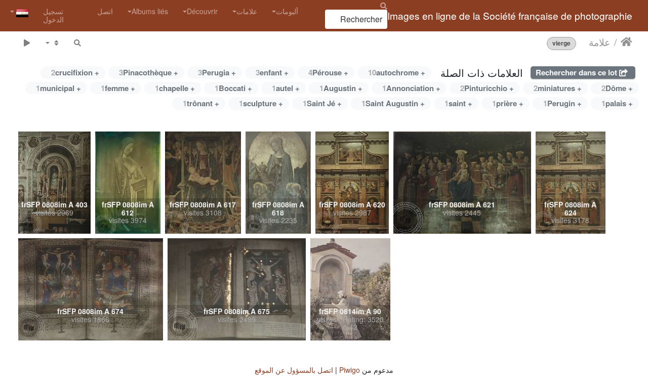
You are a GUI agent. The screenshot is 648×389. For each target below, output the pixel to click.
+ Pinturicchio (487, 88)
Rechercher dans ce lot (577, 72)
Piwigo (349, 370)
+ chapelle (175, 88)
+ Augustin (340, 88)
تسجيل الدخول (53, 15)
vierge (561, 43)
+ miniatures (558, 88)
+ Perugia (217, 72)
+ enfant (272, 72)
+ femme (118, 88)
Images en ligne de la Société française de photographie (509, 15)
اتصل (105, 11)
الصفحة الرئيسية (626, 42)
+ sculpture (261, 103)
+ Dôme (617, 88)
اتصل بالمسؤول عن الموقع (294, 370)
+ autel (286, 88)
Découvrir (202, 11)
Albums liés (150, 11)
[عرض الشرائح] (26, 43)
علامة (599, 42)
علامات (246, 11)
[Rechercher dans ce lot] (77, 43)
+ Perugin (562, 103)
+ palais (617, 103)
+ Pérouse (328, 72)
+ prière (507, 103)
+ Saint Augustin (393, 103)
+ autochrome (396, 72)
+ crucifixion (75, 72)
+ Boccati (233, 88)
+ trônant (201, 103)
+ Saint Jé (322, 103)
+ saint (458, 103)
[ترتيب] (52, 43)
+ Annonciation (411, 88)
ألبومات (287, 11)
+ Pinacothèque (148, 72)
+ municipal (58, 88)
